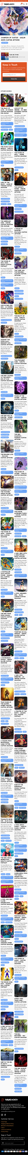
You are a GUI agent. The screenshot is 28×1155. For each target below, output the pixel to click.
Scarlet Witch (18, 1091)
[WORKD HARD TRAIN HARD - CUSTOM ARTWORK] (20, 990)
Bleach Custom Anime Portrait (6, 280)
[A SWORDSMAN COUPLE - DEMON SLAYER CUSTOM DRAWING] (7, 649)
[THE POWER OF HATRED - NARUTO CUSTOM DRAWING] (20, 463)
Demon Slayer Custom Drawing (6, 511)
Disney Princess (18, 299)
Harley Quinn (4, 129)
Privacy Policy (4, 1131)
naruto (16, 334)
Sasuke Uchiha (18, 417)
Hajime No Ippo (19, 765)
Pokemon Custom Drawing (19, 454)
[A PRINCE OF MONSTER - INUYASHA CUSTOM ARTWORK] (20, 220)
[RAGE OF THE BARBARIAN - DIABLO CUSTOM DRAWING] (20, 776)
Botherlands (4, 915)
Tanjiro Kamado (18, 941)
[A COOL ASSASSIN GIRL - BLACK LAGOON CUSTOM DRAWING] (20, 585)
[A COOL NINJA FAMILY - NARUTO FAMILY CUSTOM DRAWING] (20, 816)
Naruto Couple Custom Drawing (20, 339)
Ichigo (2, 288)
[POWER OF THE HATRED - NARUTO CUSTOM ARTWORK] (20, 387)
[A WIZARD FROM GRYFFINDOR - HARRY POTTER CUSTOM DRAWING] (7, 732)
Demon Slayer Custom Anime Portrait (20, 935)
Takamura (22, 767)
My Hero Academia (19, 126)
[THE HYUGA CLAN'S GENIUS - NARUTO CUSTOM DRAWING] (7, 138)
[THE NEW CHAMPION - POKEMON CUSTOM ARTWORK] (20, 426)
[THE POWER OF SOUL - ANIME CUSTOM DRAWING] (20, 144)
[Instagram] (2, 1115)
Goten (16, 899)
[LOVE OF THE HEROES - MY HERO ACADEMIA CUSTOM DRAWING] (20, 100)
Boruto (3, 874)
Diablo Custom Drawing (18, 804)
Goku (2, 555)
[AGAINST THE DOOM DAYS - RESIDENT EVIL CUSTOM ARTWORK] (7, 331)
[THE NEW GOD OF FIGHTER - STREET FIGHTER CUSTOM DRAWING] (7, 407)
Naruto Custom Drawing (5, 162)
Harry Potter (4, 757)
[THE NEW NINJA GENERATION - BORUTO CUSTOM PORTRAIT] (7, 849)
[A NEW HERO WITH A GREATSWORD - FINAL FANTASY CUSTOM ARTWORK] (20, 545)
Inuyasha (17, 246)
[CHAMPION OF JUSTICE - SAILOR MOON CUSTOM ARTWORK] (14, 20)
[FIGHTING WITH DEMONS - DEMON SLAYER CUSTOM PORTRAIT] (20, 907)
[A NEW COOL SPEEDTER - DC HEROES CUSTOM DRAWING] (20, 667)
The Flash (23, 694)
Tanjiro (16, 658)
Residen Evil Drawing (6, 356)
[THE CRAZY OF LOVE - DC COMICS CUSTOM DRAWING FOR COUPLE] (7, 100)
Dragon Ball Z (18, 731)
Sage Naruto (4, 641)
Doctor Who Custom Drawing (20, 978)
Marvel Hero (18, 209)
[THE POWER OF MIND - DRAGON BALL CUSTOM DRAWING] (7, 523)
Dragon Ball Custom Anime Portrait (6, 1003)
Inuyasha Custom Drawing (19, 250)
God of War (4, 392)
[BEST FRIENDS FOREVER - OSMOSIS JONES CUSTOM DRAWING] (7, 931)
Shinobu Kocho (5, 682)
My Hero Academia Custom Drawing (19, 135)
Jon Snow (3, 204)
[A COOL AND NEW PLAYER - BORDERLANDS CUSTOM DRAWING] (7, 891)
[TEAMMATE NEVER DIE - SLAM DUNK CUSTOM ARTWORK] (7, 811)
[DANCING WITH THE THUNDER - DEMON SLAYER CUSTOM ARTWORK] (7, 482)
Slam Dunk (8, 840)
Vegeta (3, 1009)
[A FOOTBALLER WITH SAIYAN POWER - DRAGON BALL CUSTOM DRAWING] (7, 563)
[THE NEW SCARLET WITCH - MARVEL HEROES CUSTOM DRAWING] (20, 1060)
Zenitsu (3, 514)
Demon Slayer (4, 508)
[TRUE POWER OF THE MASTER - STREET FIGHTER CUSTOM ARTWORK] (7, 694)
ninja (16, 856)
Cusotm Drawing (5, 432)
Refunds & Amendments (7, 1125)
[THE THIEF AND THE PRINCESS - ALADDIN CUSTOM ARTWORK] (20, 262)
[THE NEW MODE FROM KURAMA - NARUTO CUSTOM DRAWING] (7, 605)
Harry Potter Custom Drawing (6, 760)
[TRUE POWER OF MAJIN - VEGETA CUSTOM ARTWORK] (7, 770)
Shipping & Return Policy (7, 1123)
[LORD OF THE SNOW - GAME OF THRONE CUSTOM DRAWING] (7, 174)
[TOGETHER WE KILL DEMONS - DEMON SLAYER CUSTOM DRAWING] (20, 623)
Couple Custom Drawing (5, 123)
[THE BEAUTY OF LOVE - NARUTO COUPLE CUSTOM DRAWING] (20, 307)
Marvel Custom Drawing (18, 205)
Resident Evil (4, 358)
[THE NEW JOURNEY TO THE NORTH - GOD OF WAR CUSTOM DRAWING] (7, 367)
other (16, 170)
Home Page (4, 1121)
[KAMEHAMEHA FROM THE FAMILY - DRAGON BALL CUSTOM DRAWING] (20, 865)
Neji (2, 165)
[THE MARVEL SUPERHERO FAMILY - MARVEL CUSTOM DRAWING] (20, 503)
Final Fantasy (18, 572)
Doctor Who (18, 975)
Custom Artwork (19, 291)
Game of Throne (5, 201)
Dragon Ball (4, 548)
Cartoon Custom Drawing (5, 959)
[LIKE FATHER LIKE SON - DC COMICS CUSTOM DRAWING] (7, 297)
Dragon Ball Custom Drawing (6, 551)
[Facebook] (5, 1115)
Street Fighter (4, 437)
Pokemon (17, 450)
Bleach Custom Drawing (5, 285)
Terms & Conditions (6, 1129)
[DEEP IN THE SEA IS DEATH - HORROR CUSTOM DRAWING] (7, 1054)
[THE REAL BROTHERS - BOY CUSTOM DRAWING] (20, 1026)
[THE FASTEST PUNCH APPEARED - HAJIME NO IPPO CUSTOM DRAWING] (20, 740)
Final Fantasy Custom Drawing (20, 575)
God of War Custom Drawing (6, 395)
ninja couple (18, 343)
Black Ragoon (18, 609)
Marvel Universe (19, 211)
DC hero (17, 694)
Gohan (16, 896)
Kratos (2, 398)
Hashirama (17, 375)
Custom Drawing (19, 167)
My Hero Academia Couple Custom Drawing (19, 130)
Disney (16, 296)
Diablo (16, 801)
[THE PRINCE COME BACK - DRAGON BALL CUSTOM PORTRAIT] (7, 974)
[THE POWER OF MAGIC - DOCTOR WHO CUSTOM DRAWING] (20, 950)
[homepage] (8, 4)
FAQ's (3, 1127)
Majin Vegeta (4, 802)
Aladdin (17, 288)
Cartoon (3, 955)
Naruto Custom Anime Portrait (20, 487)
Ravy (21, 615)
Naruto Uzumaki (5, 638)
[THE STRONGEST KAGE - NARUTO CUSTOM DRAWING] (20, 352)
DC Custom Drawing (6, 127)
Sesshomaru (18, 253)
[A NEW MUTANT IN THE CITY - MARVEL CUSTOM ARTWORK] (7, 1018)
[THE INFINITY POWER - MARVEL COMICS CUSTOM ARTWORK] (20, 179)
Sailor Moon (4, 42)
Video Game (22, 808)
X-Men (24, 536)
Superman (3, 322)
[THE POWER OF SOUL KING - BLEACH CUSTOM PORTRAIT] (7, 253)
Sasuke (16, 494)
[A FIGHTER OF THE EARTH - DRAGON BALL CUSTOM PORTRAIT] (20, 703)
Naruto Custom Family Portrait (20, 850)
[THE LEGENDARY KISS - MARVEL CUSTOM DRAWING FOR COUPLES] (7, 213)
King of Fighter (5, 434)
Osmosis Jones (5, 962)
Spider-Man (4, 244)
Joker (11, 129)
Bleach (3, 277)
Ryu (7, 721)
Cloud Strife (18, 569)
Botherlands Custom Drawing (6, 919)
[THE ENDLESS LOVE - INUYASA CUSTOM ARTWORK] (7, 446)
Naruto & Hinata (19, 336)
